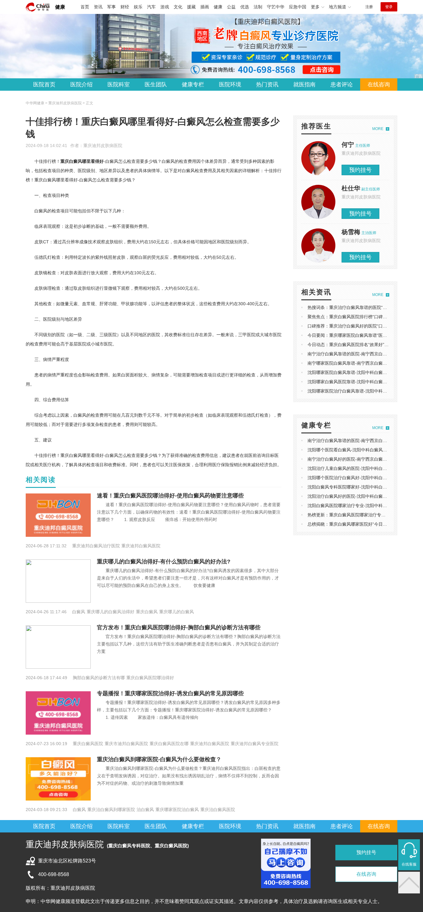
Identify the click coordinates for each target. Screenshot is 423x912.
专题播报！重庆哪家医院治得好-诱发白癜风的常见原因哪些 (170, 693)
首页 (85, 6)
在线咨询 (379, 84)
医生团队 (156, 84)
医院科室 (118, 84)
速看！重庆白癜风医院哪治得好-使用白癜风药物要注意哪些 (170, 496)
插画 (204, 6)
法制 (258, 6)
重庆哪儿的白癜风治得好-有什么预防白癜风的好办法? (163, 561)
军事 (111, 6)
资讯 (98, 6)
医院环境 (230, 84)
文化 (178, 6)
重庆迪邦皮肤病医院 (102, 145)
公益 (231, 6)
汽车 (151, 6)
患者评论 (341, 84)
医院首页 (44, 84)
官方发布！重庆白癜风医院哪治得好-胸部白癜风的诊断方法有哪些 (178, 627)
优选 (244, 6)
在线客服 (409, 864)
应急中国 (297, 6)
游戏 (164, 6)
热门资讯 (267, 84)
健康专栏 (193, 84)
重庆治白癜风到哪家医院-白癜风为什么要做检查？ (159, 759)
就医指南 (304, 84)
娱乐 (138, 6)
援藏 (191, 6)
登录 (389, 7)
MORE (377, 129)
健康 (60, 7)
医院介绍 (81, 84)
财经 (124, 6)
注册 (369, 7)
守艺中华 (275, 6)
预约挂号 (360, 170)
